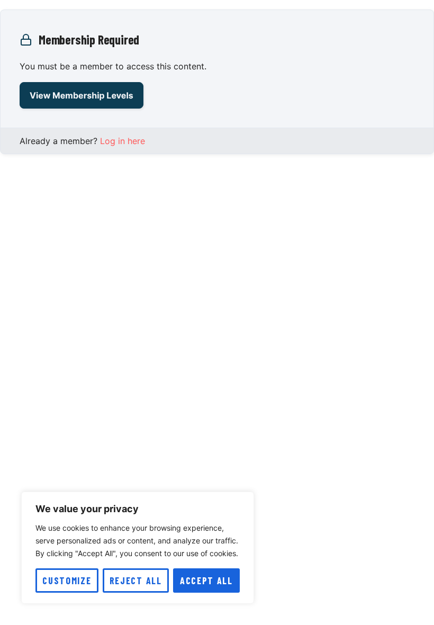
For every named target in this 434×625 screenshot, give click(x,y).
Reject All (136, 580)
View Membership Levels (81, 95)
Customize (66, 580)
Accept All (206, 580)
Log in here (122, 141)
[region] (137, 548)
